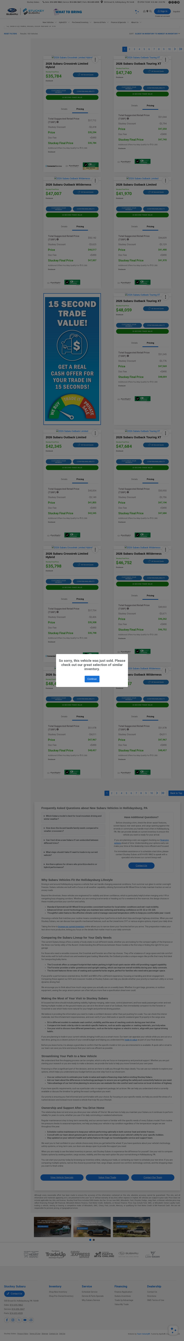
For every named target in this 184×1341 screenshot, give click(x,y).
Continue (92, 679)
